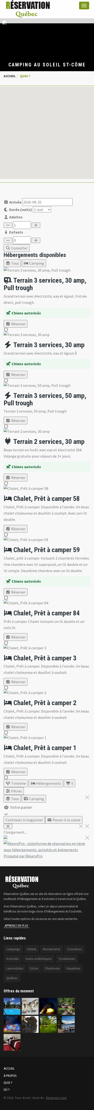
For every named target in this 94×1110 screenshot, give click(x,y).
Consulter (18, 248)
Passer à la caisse (66, 819)
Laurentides (14, 968)
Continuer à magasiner (24, 819)
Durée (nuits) (20, 209)
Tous (14, 263)
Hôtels (31, 949)
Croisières (74, 949)
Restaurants (51, 949)
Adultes (15, 217)
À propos (10, 1076)
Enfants (15, 232)
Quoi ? (8, 1082)
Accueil (10, 76)
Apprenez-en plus (16, 925)
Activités (12, 959)
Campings (13, 949)
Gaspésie (73, 968)
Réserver (18, 323)
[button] (47, 130)
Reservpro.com (56, 1098)
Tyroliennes (66, 959)
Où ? (7, 1089)
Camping (36, 263)
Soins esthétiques (39, 959)
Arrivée (14, 202)
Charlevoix (52, 968)
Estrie (34, 968)
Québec (12, 978)
